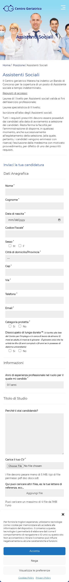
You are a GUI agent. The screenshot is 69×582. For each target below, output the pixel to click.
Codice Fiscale (14, 227)
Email (9, 308)
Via (8, 280)
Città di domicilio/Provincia (23, 252)
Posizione (19, 65)
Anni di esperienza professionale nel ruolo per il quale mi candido (34, 377)
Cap (8, 266)
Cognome (12, 199)
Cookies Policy (26, 578)
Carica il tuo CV (15, 459)
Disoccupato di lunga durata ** (34, 339)
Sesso (9, 241)
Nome (9, 185)
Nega (34, 560)
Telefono (11, 294)
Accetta (35, 551)
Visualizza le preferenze (34, 570)
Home (6, 65)
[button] (63, 515)
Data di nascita (15, 213)
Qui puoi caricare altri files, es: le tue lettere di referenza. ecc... (33, 486)
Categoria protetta (17, 322)
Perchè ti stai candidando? (21, 410)
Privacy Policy (43, 578)
